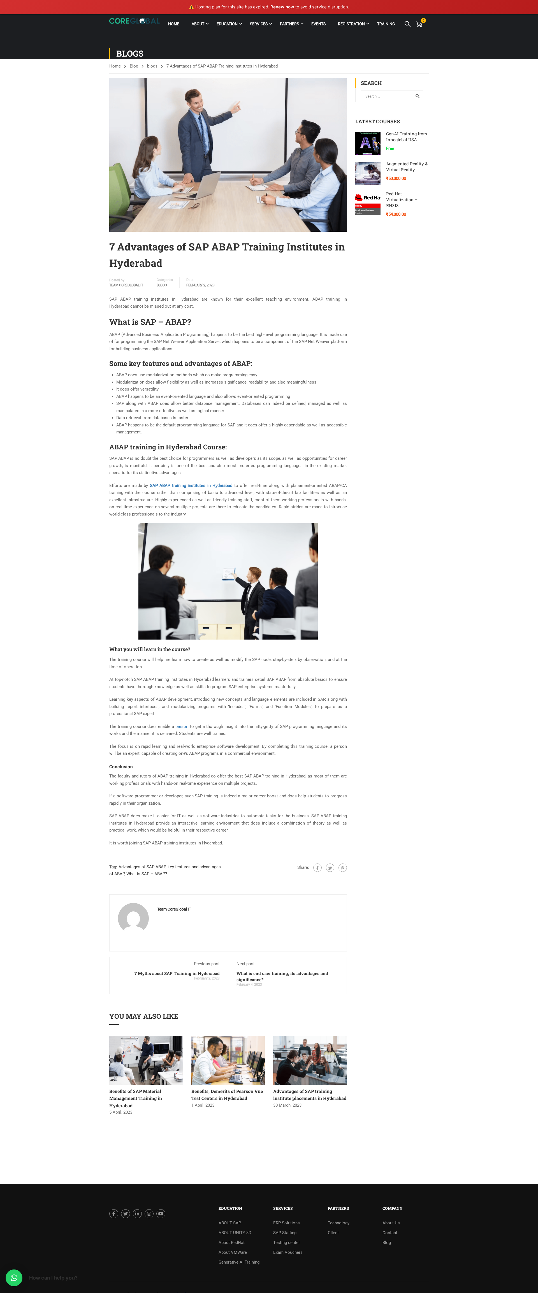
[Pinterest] (342, 867)
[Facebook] (317, 867)
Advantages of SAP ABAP (142, 866)
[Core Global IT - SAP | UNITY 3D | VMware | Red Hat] (134, 24)
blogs (152, 66)
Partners (289, 24)
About (198, 24)
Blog (134, 66)
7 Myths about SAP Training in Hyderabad (177, 973)
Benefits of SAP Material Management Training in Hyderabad (135, 1098)
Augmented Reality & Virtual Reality (407, 166)
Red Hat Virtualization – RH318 (402, 199)
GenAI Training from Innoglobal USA (406, 136)
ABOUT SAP (230, 1222)
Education (227, 24)
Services (259, 24)
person (181, 726)
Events (318, 24)
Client (333, 1232)
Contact (389, 1232)
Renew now (282, 7)
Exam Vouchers (288, 1252)
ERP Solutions (286, 1222)
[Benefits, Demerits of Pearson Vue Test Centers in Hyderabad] (228, 1059)
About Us (391, 1222)
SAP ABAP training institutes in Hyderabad (191, 485)
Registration (351, 24)
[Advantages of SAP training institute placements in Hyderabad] (310, 1059)
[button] (14, 1277)
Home (173, 24)
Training (386, 24)
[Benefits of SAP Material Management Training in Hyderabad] (146, 1059)
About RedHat (232, 1242)
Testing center (286, 1242)
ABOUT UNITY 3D (235, 1232)
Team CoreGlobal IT (126, 285)
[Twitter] (330, 867)
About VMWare (233, 1252)
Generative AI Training (239, 1262)
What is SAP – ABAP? (146, 873)
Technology (338, 1222)
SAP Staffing (284, 1232)
